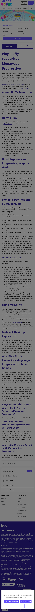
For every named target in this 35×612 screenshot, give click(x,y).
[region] (18, 599)
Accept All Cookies (26, 601)
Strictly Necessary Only (11, 601)
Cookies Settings (17, 606)
